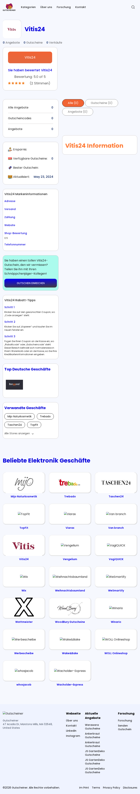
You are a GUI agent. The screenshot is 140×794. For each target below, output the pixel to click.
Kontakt (80, 7)
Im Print (84, 787)
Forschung (64, 7)
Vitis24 (30, 57)
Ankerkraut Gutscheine (92, 735)
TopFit (34, 425)
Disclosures (130, 787)
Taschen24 (14, 425)
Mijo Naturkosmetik (19, 416)
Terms (96, 787)
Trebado (45, 416)
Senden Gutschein (124, 727)
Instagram (73, 736)
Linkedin (71, 731)
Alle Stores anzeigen (17, 433)
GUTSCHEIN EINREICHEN (31, 283)
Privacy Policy (111, 787)
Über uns (46, 7)
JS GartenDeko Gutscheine (95, 753)
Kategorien (28, 7)
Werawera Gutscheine (92, 726)
